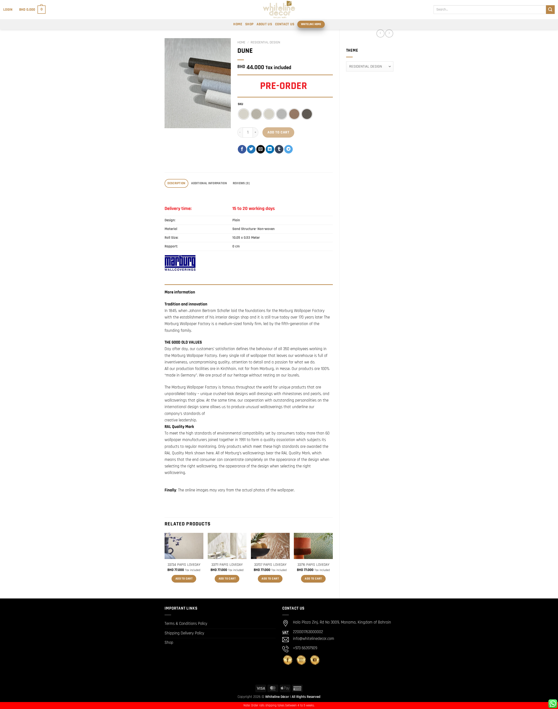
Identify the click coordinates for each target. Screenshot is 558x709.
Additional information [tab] (209, 183)
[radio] (243, 114)
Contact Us (284, 24)
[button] (8, 10)
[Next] (332, 561)
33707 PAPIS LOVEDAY (270, 564)
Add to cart (278, 132)
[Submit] (550, 9)
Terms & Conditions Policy (186, 623)
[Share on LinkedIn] (270, 149)
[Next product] (380, 33)
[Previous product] (389, 33)
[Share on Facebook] (242, 149)
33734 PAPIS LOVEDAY (184, 564)
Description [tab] (176, 183)
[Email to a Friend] (260, 149)
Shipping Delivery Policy (184, 633)
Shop (249, 24)
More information (180, 292)
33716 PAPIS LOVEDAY (313, 564)
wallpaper (285, 490)
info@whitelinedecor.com (313, 638)
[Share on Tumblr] (279, 149)
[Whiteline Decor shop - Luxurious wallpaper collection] (279, 9)
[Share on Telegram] (288, 149)
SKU (240, 104)
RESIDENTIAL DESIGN (265, 42)
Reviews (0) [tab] (241, 183)
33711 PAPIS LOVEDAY (227, 564)
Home (237, 24)
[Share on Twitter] (251, 149)
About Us (264, 24)
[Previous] (165, 561)
